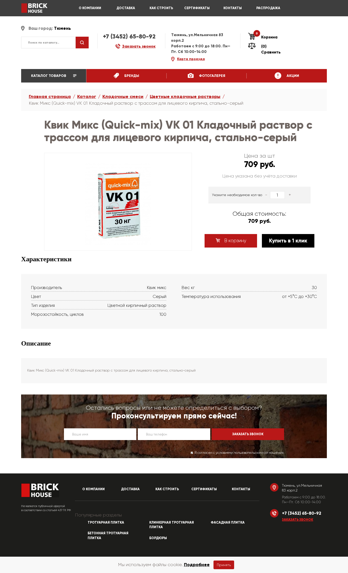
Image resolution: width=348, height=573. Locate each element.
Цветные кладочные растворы (185, 96)
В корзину (234, 240)
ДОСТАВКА (125, 8)
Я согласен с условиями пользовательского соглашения (239, 453)
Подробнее (197, 564)
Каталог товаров (49, 76)
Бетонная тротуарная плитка (108, 535)
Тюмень (62, 28)
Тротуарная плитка (106, 523)
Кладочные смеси (122, 96)
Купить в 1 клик (288, 240)
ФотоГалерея (211, 76)
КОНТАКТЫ (232, 8)
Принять (224, 565)
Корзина (266, 36)
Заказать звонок (297, 520)
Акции (292, 76)
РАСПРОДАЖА (268, 8)
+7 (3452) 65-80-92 (129, 36)
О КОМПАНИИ (90, 8)
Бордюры (158, 538)
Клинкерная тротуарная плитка (171, 525)
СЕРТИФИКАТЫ (197, 8)
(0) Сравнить (271, 49)
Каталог (86, 96)
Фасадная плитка (228, 523)
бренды (131, 76)
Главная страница (50, 96)
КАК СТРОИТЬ (161, 8)
